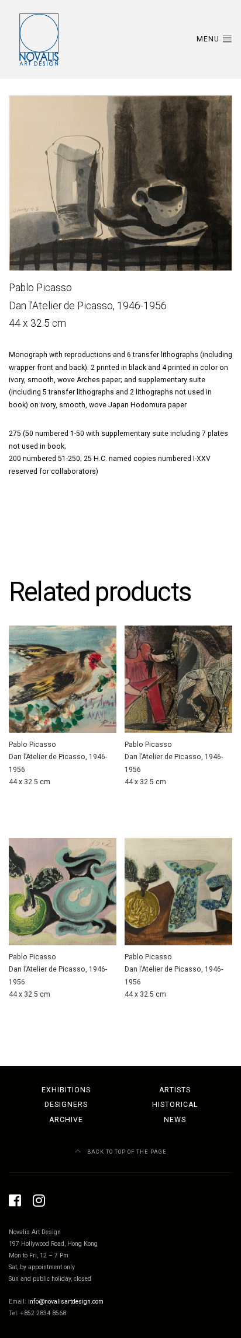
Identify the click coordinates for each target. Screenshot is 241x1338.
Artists (175, 1090)
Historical (175, 1105)
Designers (66, 1105)
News (175, 1120)
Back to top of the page (126, 1151)
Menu (209, 39)
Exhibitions (66, 1090)
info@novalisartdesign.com (66, 1301)
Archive (66, 1120)
